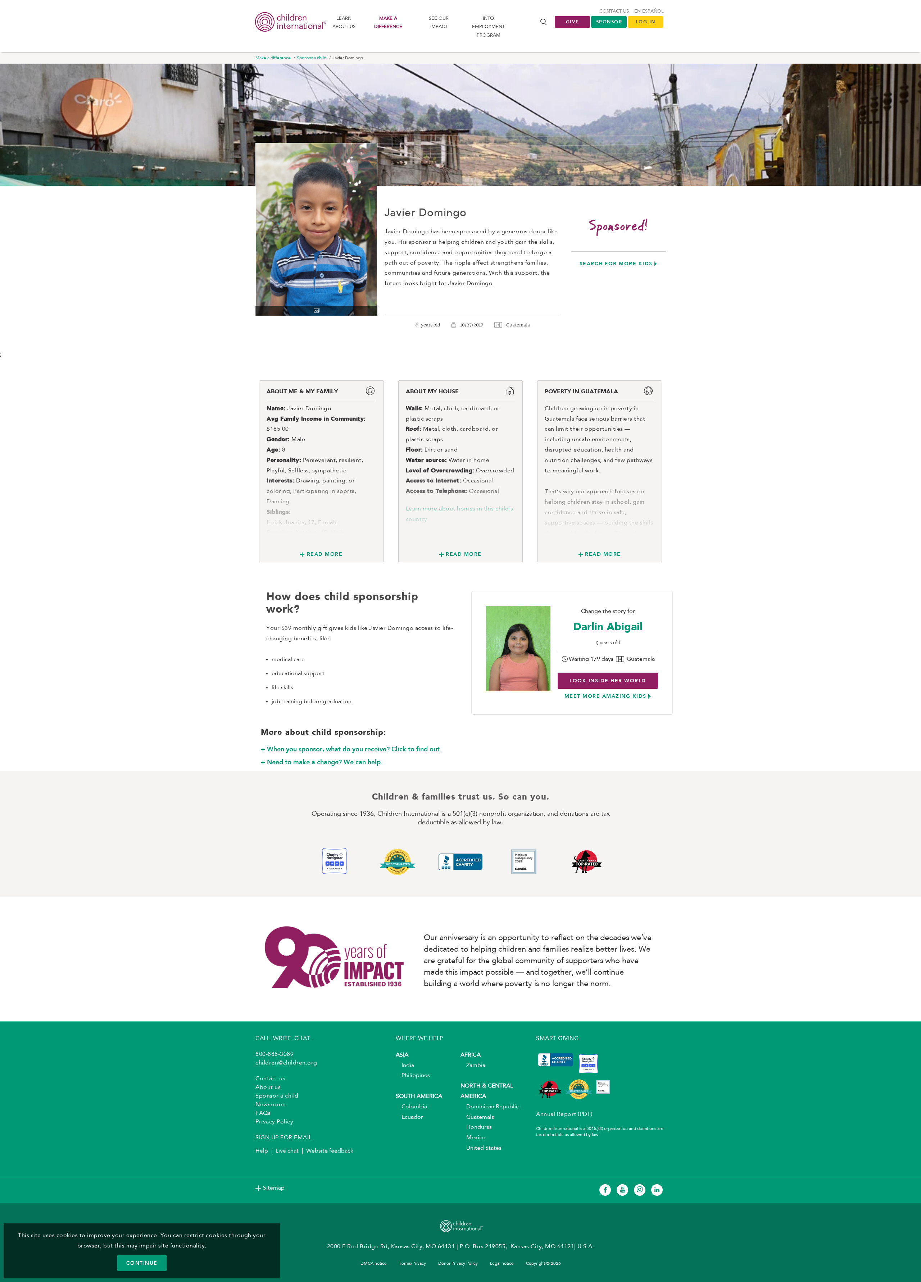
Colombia (411, 1107)
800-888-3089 (274, 1054)
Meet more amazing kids (605, 696)
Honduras (476, 1127)
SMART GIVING (557, 1038)
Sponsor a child (311, 58)
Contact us (614, 11)
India (405, 1065)
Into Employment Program (488, 27)
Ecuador (409, 1117)
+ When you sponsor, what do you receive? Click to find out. (351, 749)
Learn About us (343, 22)
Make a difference (388, 22)
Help (261, 1151)
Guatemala (477, 1117)
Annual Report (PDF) (564, 1114)
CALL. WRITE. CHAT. (283, 1038)
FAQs (263, 1113)
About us (268, 1087)
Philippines (413, 1076)
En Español (649, 11)
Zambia (472, 1065)
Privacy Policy (274, 1122)
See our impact (439, 22)
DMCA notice (373, 1264)
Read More (324, 554)
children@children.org (286, 1063)
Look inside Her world (608, 680)
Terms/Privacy (412, 1264)
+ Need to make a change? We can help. (321, 762)
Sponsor (609, 21)
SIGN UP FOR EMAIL (283, 1138)
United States (481, 1148)
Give (572, 21)
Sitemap (274, 1188)
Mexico (473, 1138)
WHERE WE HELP (419, 1038)
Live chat (287, 1151)
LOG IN (645, 21)
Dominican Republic (489, 1107)
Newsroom (270, 1105)
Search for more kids (616, 263)
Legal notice (502, 1264)
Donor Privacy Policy (458, 1264)
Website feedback (329, 1151)
